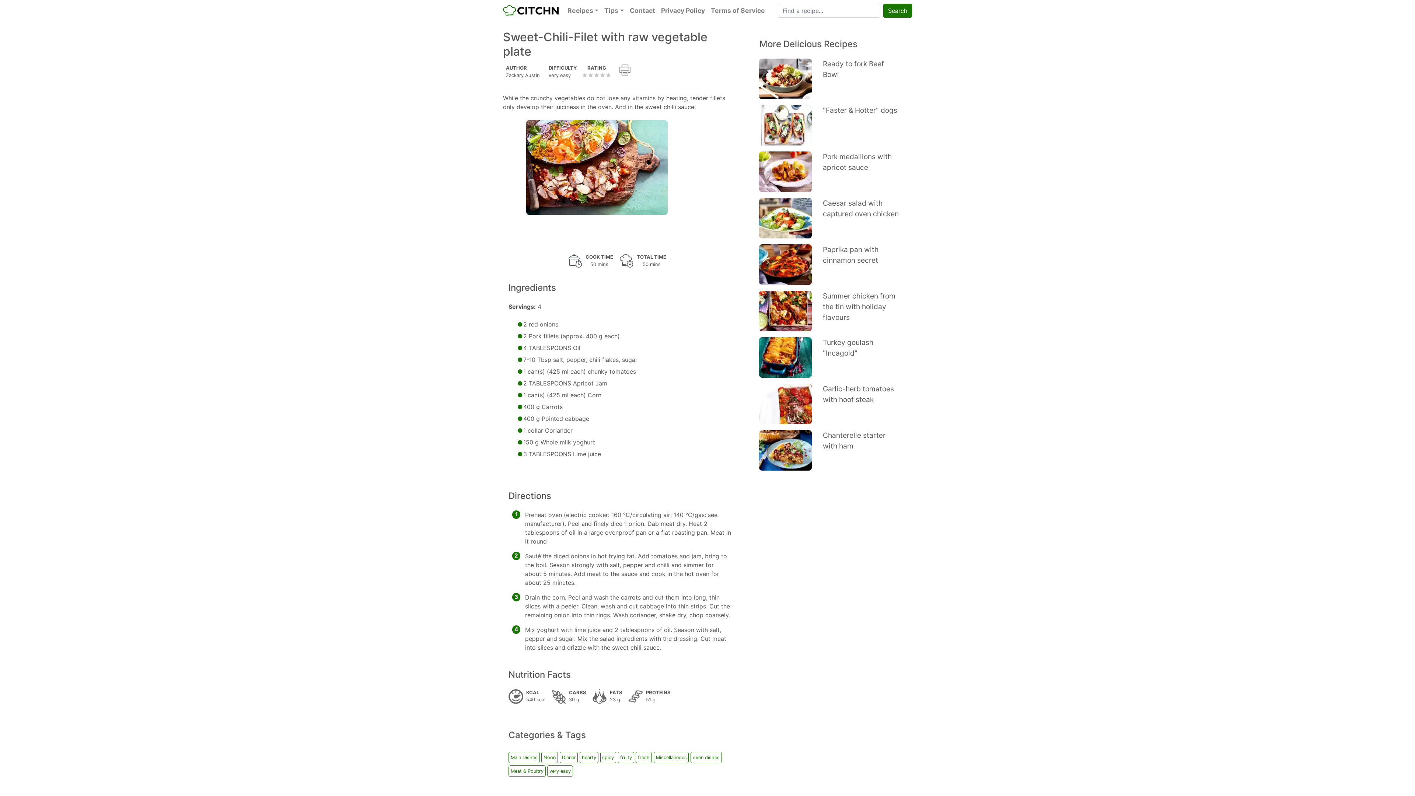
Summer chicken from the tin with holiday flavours (859, 306)
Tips (611, 10)
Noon (550, 757)
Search (897, 10)
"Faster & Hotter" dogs (860, 110)
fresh (644, 757)
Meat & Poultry (527, 771)
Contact (642, 10)
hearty (589, 757)
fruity (626, 757)
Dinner (569, 757)
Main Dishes (524, 757)
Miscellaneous (671, 757)
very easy (560, 771)
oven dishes (706, 757)
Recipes (580, 10)
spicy (608, 757)
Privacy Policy (683, 10)
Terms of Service (738, 10)
